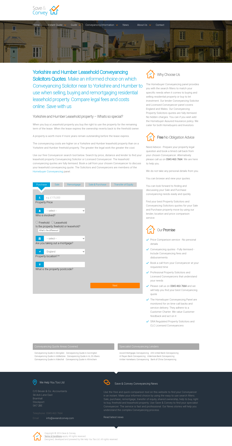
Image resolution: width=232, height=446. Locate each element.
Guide (74, 25)
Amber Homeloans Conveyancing (134, 359)
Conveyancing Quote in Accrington (81, 353)
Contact (160, 25)
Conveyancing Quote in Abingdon (49, 353)
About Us (142, 25)
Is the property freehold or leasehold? (57, 228)
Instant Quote (55, 25)
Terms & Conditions (53, 436)
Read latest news (113, 417)
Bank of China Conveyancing (163, 359)
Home (36, 25)
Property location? (47, 256)
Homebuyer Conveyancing (48, 171)
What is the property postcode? (54, 269)
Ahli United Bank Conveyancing (164, 353)
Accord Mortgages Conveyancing (134, 353)
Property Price (44, 202)
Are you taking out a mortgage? (54, 243)
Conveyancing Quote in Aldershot (49, 359)
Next (115, 285)
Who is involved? (45, 215)
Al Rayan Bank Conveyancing (132, 356)
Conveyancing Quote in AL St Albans (83, 356)
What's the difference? (48, 230)
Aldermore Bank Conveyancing (160, 356)
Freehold (44, 222)
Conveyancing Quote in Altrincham (81, 359)
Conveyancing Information (99, 25)
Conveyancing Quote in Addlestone (49, 356)
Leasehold (61, 222)
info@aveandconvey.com (60, 418)
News (126, 25)
